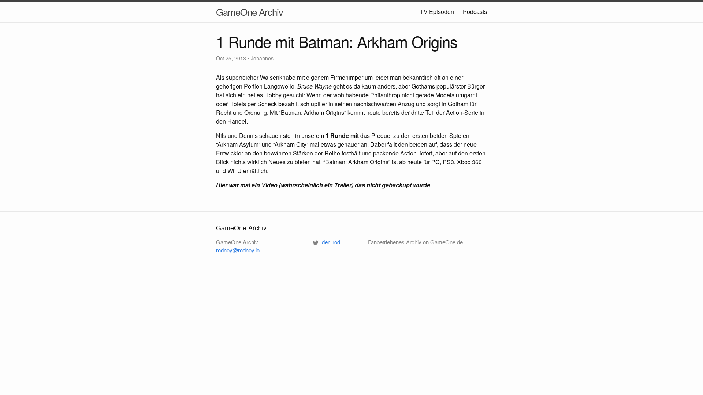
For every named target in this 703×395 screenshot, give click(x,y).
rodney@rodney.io (238, 250)
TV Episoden (437, 11)
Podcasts (475, 11)
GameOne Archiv (249, 11)
